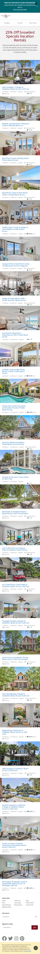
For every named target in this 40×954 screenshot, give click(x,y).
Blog (27, 901)
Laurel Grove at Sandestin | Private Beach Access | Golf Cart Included (15, 658)
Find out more (27, 951)
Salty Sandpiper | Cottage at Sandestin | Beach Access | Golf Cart (15, 88)
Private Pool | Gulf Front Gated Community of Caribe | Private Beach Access (13, 408)
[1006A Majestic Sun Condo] (20, 110)
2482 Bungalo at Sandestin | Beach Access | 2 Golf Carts (15, 769)
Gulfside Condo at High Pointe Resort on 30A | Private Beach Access (13, 371)
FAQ (3, 903)
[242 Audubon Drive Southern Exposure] (20, 791)
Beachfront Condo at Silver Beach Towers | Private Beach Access (15, 194)
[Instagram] (16, 939)
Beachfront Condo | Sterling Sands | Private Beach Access (15, 159)
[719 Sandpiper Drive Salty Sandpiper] (20, 73)
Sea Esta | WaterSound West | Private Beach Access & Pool (13, 443)
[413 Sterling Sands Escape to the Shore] (20, 144)
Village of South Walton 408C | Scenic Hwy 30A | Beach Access (14, 299)
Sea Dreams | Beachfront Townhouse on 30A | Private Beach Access (15, 335)
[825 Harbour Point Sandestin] (20, 534)
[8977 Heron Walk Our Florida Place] (20, 571)
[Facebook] (5, 939)
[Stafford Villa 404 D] (20, 215)
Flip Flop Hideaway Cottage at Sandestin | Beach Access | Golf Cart (15, 695)
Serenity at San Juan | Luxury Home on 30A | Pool (15, 478)
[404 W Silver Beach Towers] (20, 180)
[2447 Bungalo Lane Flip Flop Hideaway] (20, 682)
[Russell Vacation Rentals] (5, 18)
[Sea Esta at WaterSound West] (20, 429)
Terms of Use (29, 905)
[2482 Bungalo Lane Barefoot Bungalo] (20, 756)
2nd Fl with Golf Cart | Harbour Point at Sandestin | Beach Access (14, 549)
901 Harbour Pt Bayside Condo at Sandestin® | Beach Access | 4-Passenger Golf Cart (14, 884)
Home (4, 901)
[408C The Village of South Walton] (20, 284)
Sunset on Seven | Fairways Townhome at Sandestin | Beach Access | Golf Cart (14, 845)
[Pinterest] (22, 939)
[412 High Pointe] (20, 356)
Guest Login (17, 903)
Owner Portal (30, 903)
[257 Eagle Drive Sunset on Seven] (20, 829)
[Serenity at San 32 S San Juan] (20, 463)
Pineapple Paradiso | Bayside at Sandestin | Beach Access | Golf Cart (15, 622)
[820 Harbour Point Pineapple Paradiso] (20, 607)
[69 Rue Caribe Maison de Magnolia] (20, 392)
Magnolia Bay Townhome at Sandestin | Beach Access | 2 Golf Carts (14, 732)
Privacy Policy (18, 905)
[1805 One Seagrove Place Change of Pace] (20, 250)
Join (35, 927)
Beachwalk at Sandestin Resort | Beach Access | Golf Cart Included (15, 512)
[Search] (36, 916)
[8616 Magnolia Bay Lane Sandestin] (20, 716)
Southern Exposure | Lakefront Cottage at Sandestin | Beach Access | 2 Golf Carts (13, 807)
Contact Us (17, 901)
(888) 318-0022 (6, 907)
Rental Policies (6, 905)
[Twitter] (11, 939)
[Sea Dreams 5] (20, 319)
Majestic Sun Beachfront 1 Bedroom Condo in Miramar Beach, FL (15, 124)
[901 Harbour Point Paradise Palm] (20, 868)
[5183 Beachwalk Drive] (20, 498)
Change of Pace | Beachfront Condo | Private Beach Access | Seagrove (15, 265)
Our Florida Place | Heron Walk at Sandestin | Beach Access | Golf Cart (15, 585)
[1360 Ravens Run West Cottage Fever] (20, 645)
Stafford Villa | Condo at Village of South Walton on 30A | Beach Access (15, 229)
